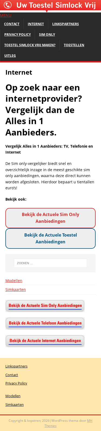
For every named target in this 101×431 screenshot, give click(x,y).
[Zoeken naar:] (50, 263)
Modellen (13, 280)
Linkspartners (65, 24)
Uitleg (10, 55)
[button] (5, 15)
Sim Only (47, 34)
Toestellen (74, 45)
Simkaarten (15, 289)
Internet (36, 24)
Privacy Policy (17, 34)
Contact (11, 24)
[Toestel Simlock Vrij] (50, 9)
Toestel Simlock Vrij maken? (29, 45)
